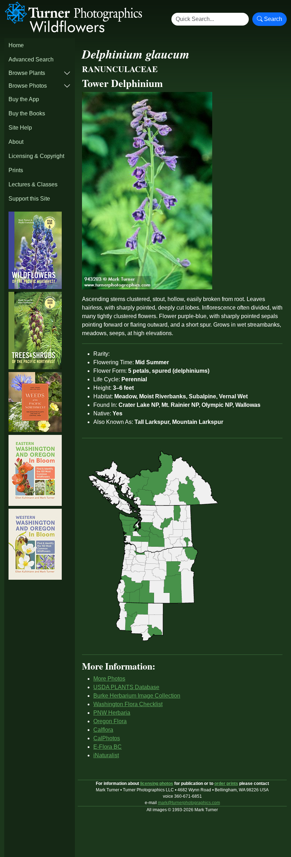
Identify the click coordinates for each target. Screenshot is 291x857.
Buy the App (24, 99)
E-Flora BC (107, 747)
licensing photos (156, 783)
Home (16, 45)
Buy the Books (27, 113)
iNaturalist (106, 755)
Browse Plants (27, 73)
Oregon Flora (110, 721)
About (16, 142)
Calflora (103, 730)
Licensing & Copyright (36, 156)
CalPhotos (106, 738)
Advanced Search (31, 59)
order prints (226, 783)
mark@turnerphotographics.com (189, 802)
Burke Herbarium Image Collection (136, 696)
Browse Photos (28, 86)
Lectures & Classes (33, 184)
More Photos (109, 679)
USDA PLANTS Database (126, 687)
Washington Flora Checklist (128, 704)
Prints (16, 170)
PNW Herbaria (111, 713)
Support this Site (29, 199)
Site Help (20, 128)
